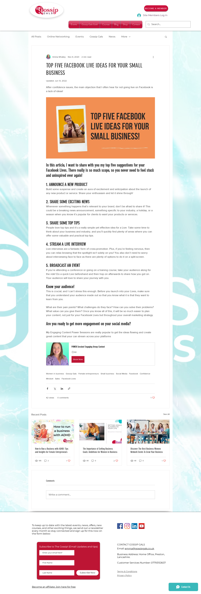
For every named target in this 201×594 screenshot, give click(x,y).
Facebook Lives (69, 378)
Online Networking (58, 36)
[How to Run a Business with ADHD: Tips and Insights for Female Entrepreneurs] (52, 432)
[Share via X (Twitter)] (54, 388)
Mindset (49, 378)
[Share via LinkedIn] (61, 388)
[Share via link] (69, 388)
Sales (57, 378)
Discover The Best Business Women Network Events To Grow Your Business (147, 450)
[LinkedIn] (134, 526)
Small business (107, 373)
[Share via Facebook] (47, 388)
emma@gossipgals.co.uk (139, 548)
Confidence (145, 373)
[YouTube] (141, 526)
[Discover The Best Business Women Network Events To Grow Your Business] (148, 432)
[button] (166, 37)
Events (79, 36)
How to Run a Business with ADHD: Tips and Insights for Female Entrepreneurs (51, 450)
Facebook (133, 373)
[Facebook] (120, 526)
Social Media (121, 373)
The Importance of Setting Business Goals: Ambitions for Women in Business (100, 450)
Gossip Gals (96, 36)
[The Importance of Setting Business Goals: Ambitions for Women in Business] (100, 432)
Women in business (55, 373)
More (124, 36)
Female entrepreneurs (88, 373)
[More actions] (153, 57)
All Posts (36, 36)
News (112, 36)
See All (166, 414)
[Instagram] (127, 526)
